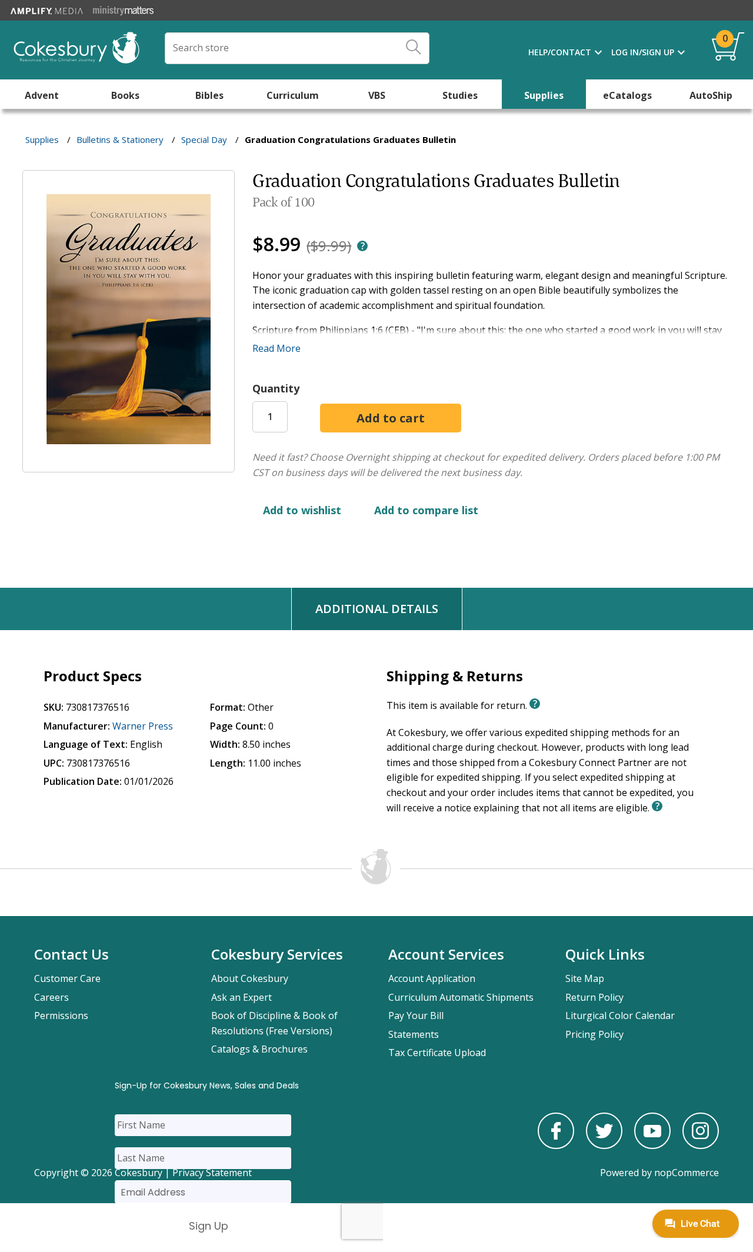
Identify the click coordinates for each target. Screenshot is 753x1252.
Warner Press (142, 726)
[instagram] (700, 1145)
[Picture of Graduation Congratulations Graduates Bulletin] (128, 464)
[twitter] (604, 1145)
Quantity (275, 388)
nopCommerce (686, 1172)
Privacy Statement (212, 1172)
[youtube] (652, 1145)
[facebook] (556, 1145)
